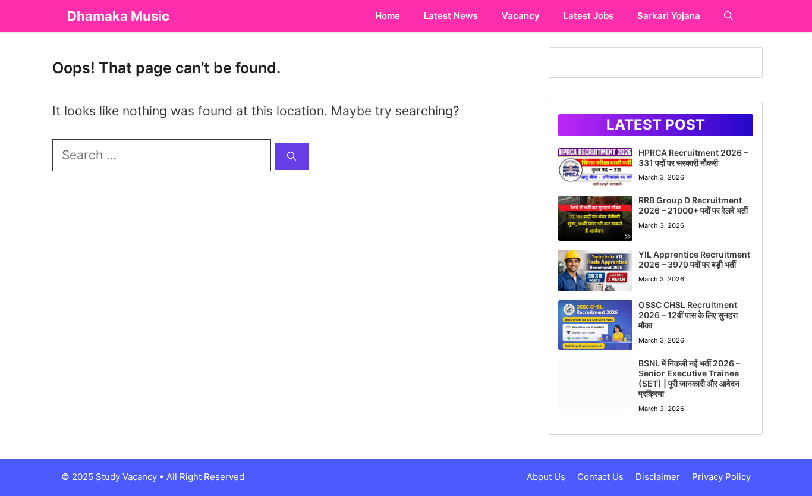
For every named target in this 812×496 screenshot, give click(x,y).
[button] (728, 16)
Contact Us (600, 476)
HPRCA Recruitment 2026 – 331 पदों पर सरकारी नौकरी (693, 157)
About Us (546, 476)
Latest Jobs (588, 15)
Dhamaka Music (118, 16)
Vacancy (521, 15)
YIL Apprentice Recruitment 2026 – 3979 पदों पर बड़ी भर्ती (694, 259)
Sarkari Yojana (668, 15)
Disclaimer (657, 476)
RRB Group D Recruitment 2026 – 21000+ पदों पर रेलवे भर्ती (693, 205)
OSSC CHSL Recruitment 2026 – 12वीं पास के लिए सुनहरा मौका (688, 315)
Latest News (451, 15)
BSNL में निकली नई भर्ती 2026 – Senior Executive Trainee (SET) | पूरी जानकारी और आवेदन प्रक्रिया (689, 378)
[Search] (292, 156)
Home (387, 15)
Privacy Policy (721, 476)
